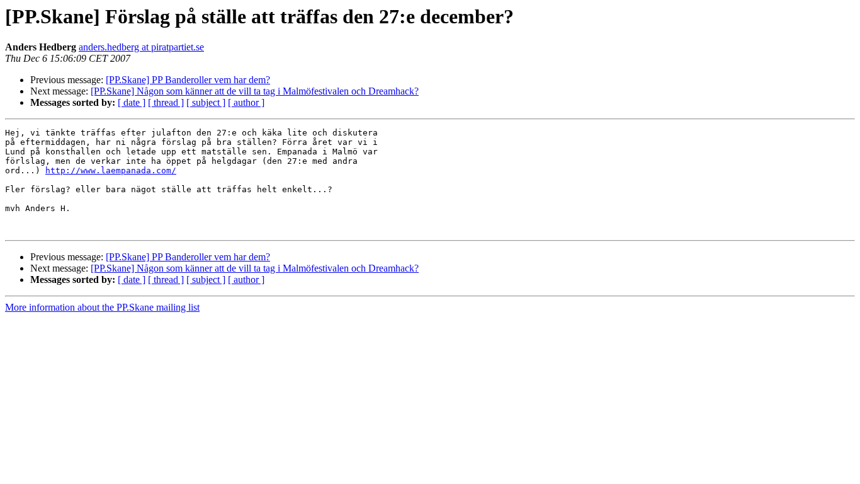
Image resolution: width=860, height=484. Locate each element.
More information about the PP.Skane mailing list (102, 307)
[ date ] (131, 102)
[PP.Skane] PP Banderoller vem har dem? (188, 79)
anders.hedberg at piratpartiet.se (141, 47)
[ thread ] (166, 102)
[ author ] (246, 102)
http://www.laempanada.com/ (110, 170)
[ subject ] (205, 102)
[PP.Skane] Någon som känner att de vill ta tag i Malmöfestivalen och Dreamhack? (255, 91)
